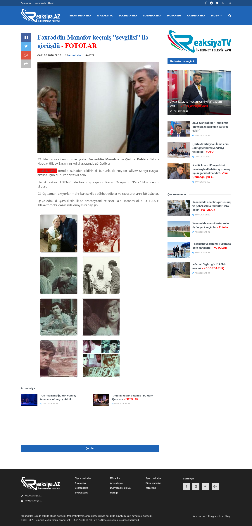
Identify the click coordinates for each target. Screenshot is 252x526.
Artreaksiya (196, 15)
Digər (215, 15)
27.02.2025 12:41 (180, 111)
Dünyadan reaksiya (120, 488)
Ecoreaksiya (128, 15)
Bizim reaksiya (153, 483)
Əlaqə (51, 3)
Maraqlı (114, 492)
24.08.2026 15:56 (202, 252)
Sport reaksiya (153, 478)
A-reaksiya (105, 15)
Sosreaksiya (152, 15)
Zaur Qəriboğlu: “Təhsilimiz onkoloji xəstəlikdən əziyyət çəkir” (210, 126)
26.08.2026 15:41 (202, 273)
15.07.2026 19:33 (50, 403)
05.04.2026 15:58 (122, 403)
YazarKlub (151, 488)
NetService (103, 520)
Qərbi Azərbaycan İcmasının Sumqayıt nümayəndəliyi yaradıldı (210, 147)
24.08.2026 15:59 (202, 215)
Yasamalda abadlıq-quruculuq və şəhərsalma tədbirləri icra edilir (211, 205)
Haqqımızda (40, 3)
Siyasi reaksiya (80, 15)
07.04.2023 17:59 (202, 182)
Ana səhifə (26, 3)
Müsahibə (174, 15)
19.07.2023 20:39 (202, 157)
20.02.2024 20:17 (202, 135)
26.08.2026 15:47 (202, 232)
